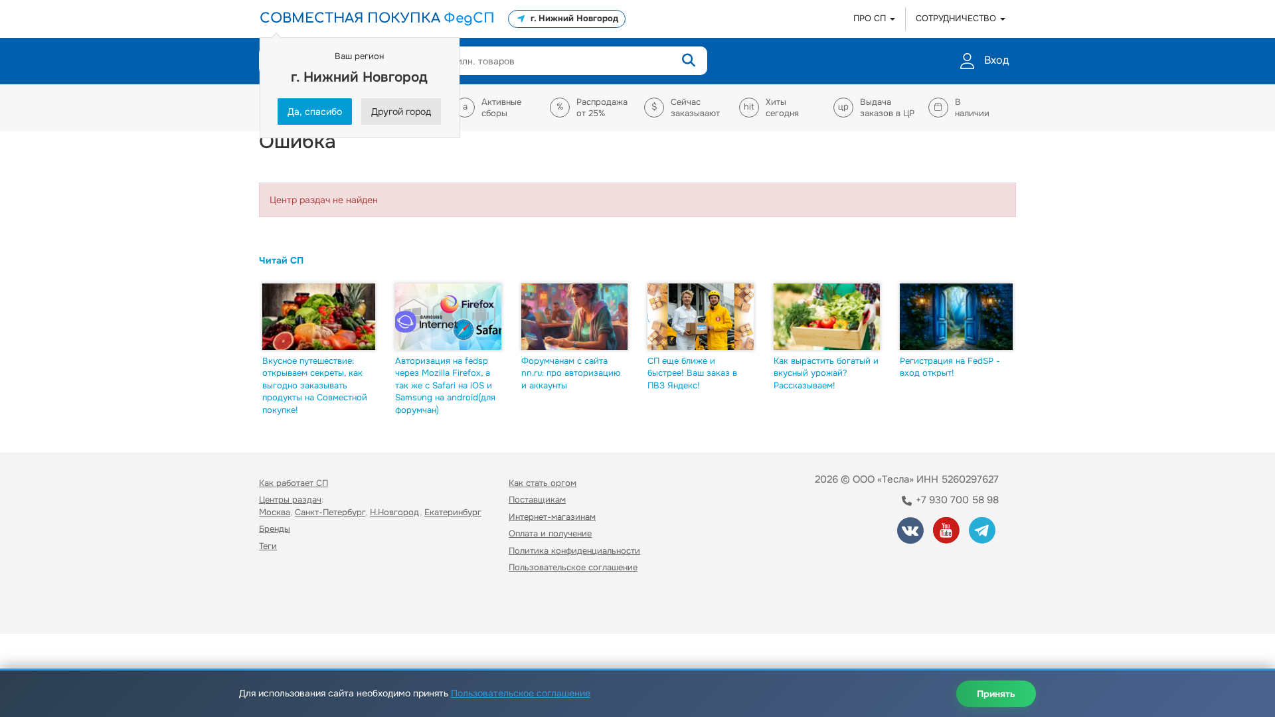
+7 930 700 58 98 (956, 500)
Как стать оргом (542, 483)
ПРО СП (871, 18)
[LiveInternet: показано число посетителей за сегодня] (288, 606)
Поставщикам (537, 499)
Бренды (274, 528)
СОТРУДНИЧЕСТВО (957, 18)
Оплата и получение (550, 533)
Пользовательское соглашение (573, 567)
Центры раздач (290, 499)
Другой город (401, 112)
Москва (274, 512)
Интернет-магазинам (552, 516)
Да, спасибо (315, 112)
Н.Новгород (395, 512)
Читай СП (281, 260)
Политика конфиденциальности (574, 550)
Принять (996, 694)
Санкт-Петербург (330, 512)
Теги (268, 546)
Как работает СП (293, 483)
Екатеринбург (452, 512)
